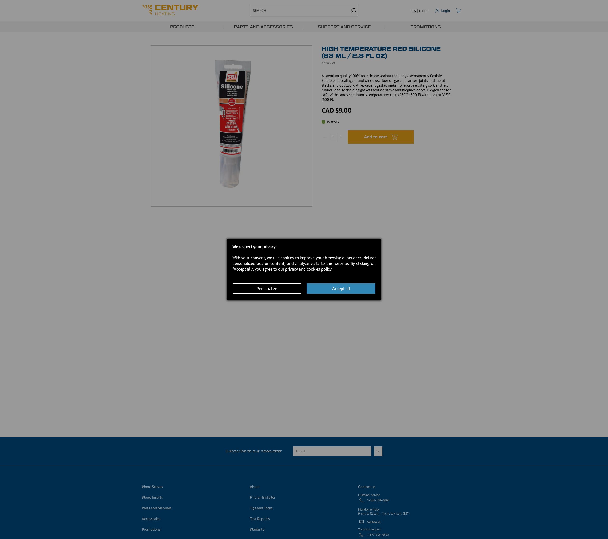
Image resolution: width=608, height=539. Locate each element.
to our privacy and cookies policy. (302, 269)
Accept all (341, 288)
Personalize (266, 288)
